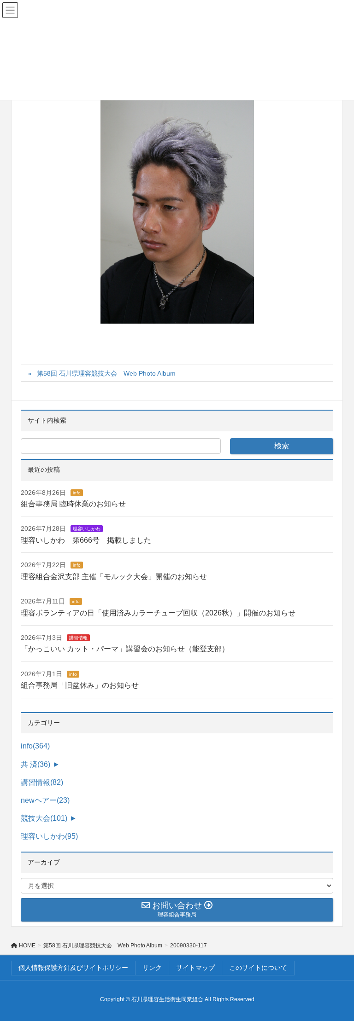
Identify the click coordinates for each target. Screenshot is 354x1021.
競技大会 (44, 818)
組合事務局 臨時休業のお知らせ (73, 504)
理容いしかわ (86, 528)
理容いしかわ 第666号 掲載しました (86, 540)
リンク (152, 967)
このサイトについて (258, 967)
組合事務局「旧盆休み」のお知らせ (80, 685)
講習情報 (78, 637)
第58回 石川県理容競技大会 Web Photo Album (106, 373)
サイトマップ (195, 967)
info (77, 492)
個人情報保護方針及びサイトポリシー (73, 967)
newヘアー (45, 800)
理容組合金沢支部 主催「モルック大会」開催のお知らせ (114, 576)
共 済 (35, 764)
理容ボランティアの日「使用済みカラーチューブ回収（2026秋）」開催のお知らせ (158, 613)
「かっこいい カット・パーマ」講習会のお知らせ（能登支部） (125, 649)
